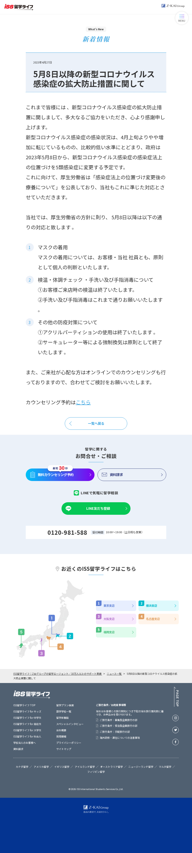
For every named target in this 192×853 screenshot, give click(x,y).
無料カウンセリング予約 (56, 474)
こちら (83, 402)
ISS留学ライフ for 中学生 (27, 718)
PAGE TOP (176, 697)
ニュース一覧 (114, 674)
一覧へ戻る (96, 423)
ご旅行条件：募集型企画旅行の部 (118, 720)
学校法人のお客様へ (24, 742)
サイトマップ (63, 749)
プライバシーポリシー (68, 742)
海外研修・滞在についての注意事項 (120, 737)
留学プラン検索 (65, 705)
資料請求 (116, 474)
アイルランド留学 (85, 767)
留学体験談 (62, 718)
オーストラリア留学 (111, 767)
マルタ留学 (165, 767)
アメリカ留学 (41, 767)
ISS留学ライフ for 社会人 (27, 736)
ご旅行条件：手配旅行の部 (115, 731)
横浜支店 (151, 606)
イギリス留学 (61, 767)
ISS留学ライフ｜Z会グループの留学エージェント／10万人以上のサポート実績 (57, 674)
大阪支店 (109, 619)
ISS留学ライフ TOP (24, 705)
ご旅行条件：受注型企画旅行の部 (118, 725)
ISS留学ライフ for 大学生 (27, 730)
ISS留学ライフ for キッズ (27, 711)
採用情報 (61, 736)
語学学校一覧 (63, 711)
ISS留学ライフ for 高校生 (27, 724)
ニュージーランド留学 (140, 767)
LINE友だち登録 (98, 508)
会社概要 (61, 730)
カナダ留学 (22, 767)
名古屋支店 (153, 619)
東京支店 (109, 606)
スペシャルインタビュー (70, 724)
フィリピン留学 (96, 771)
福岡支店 (109, 632)
